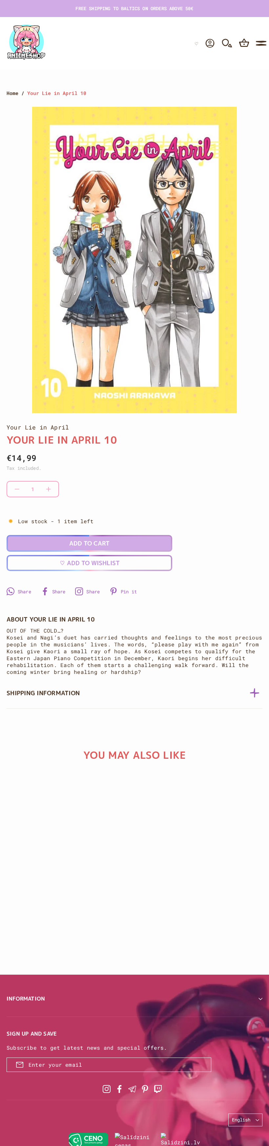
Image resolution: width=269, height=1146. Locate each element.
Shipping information (43, 693)
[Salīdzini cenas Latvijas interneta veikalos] (134, 1139)
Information (26, 998)
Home (12, 93)
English (241, 1120)
